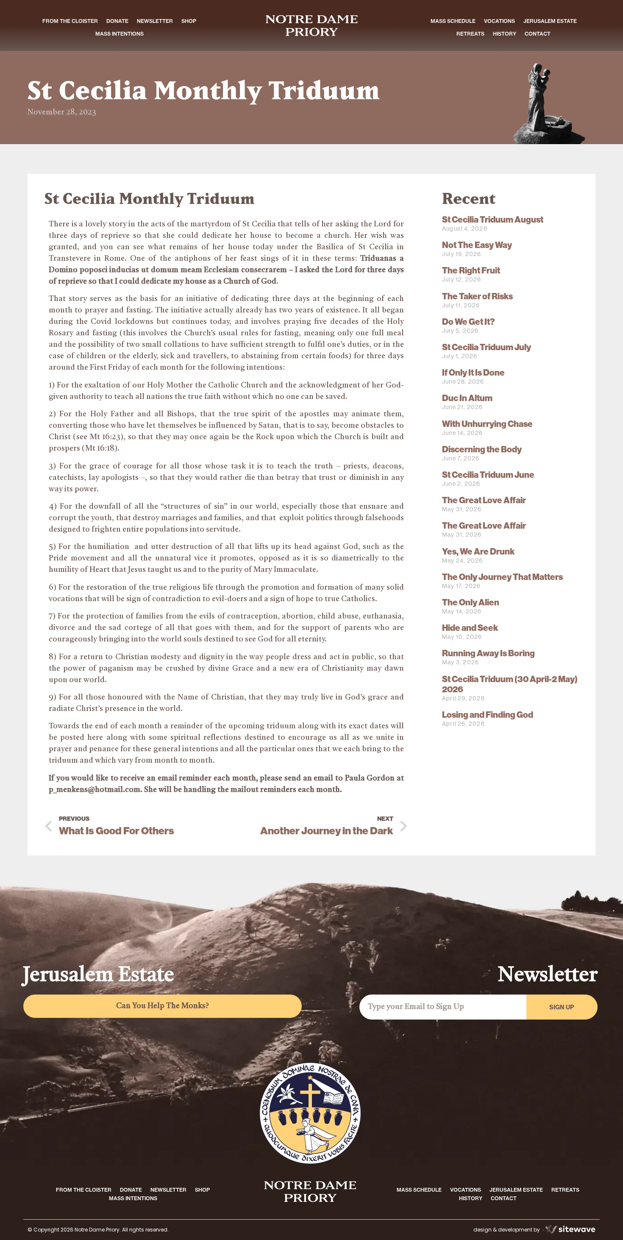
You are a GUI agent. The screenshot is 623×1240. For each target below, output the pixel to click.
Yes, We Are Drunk (478, 551)
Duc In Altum (467, 398)
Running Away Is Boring (488, 653)
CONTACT (538, 34)
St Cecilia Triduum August (492, 220)
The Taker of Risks (477, 296)
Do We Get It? (468, 322)
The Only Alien (470, 602)
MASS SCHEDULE (453, 21)
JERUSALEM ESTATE (550, 21)
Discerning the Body (482, 449)
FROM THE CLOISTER (70, 21)
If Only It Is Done (473, 373)
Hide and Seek (470, 628)
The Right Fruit (471, 270)
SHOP (188, 21)
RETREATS (470, 34)
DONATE (117, 21)
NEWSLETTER (155, 21)
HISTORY (504, 34)
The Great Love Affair (484, 500)
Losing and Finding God (487, 715)
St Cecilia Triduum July (486, 347)
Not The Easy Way (477, 245)
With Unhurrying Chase (487, 424)
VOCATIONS (499, 21)
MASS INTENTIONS (119, 34)
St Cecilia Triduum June (488, 475)
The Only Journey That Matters (502, 577)
